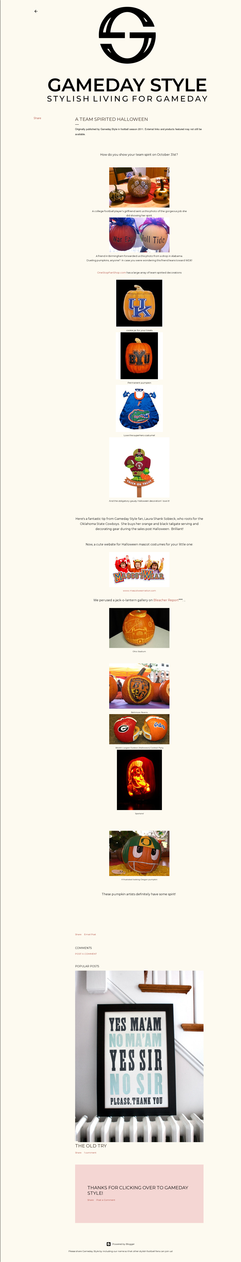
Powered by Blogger (123, 1244)
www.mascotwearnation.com (139, 590)
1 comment (90, 1152)
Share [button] (37, 118)
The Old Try (91, 1146)
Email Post (90, 934)
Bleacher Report (166, 600)
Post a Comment (86, 953)
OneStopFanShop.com (111, 272)
